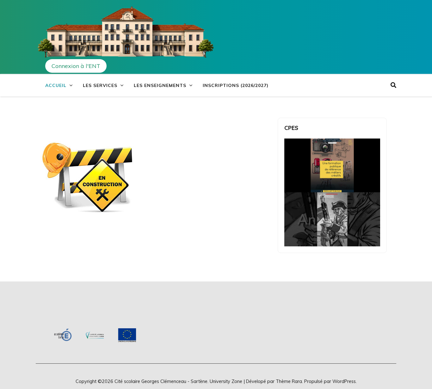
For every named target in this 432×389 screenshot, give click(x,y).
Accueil (55, 85)
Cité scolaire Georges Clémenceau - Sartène (160, 381)
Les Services (100, 85)
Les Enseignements (160, 85)
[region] (95, 335)
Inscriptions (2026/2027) (235, 85)
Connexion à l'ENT (76, 66)
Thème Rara (289, 381)
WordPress (344, 381)
